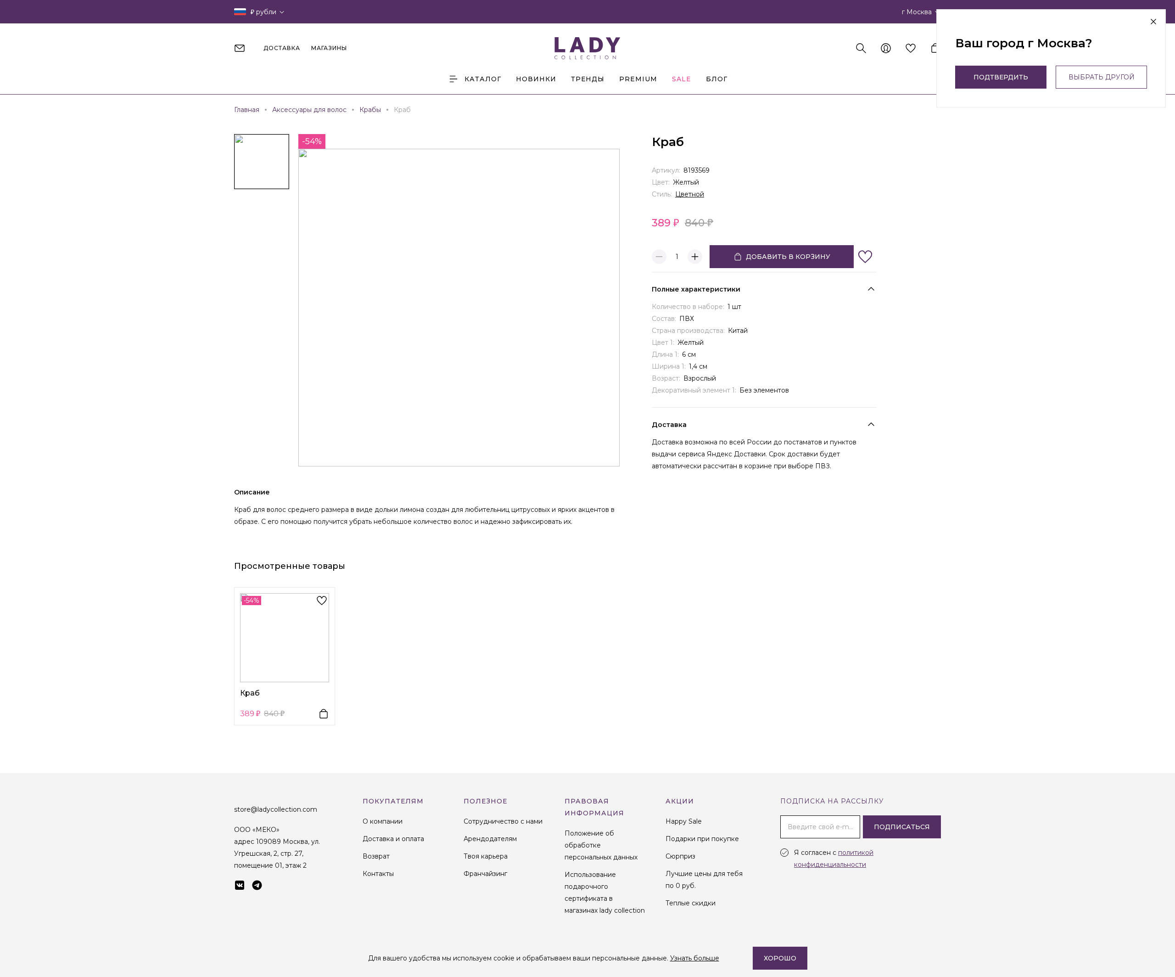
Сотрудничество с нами (503, 821)
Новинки (536, 79)
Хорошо (780, 958)
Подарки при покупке (702, 839)
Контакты (378, 874)
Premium (638, 79)
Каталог (482, 79)
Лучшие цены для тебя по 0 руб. (704, 880)
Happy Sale (684, 821)
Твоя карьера (486, 856)
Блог (716, 79)
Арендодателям (490, 839)
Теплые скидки (691, 903)
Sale (681, 79)
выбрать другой (1102, 77)
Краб (250, 693)
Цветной (689, 194)
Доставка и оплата (393, 839)
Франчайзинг (485, 874)
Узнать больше (694, 958)
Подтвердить (1001, 77)
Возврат (376, 856)
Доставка (669, 425)
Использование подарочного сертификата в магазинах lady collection (605, 892)
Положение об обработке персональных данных (601, 845)
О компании (383, 821)
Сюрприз (680, 856)
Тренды (587, 79)
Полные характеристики (696, 289)
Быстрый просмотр (284, 637)
